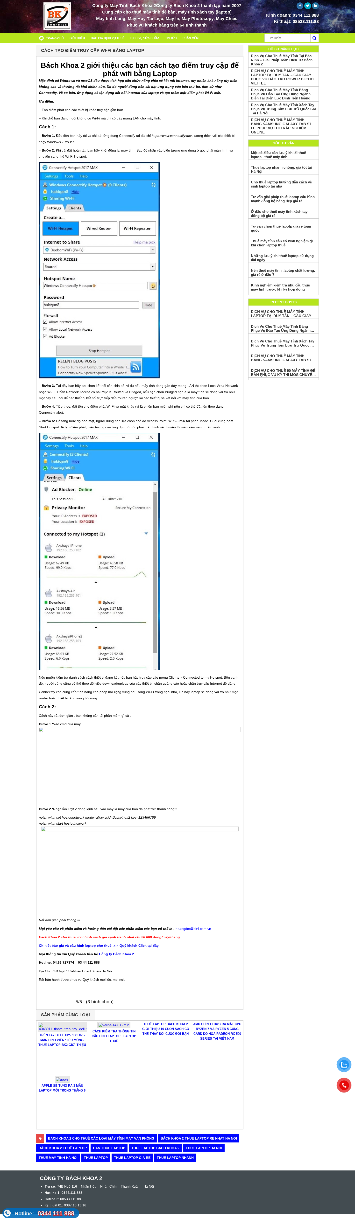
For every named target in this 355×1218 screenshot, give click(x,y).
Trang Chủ (55, 38)
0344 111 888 (44, 1213)
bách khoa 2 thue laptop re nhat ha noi (199, 1138)
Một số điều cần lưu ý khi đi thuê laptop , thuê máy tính (278, 155)
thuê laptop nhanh (175, 1158)
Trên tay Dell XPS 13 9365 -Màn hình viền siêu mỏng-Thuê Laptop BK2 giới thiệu (62, 1040)
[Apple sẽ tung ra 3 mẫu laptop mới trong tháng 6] (62, 1081)
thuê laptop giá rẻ (132, 1158)
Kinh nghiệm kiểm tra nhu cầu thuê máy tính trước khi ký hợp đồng (280, 287)
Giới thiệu (77, 38)
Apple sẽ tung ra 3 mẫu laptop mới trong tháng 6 (62, 1088)
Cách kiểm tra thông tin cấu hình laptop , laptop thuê (114, 1036)
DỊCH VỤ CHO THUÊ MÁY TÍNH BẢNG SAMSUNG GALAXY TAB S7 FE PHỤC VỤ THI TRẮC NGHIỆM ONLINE (281, 126)
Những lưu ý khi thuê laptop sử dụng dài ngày (282, 258)
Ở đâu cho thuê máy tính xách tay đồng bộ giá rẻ (279, 213)
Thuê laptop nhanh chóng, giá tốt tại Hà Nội (281, 169)
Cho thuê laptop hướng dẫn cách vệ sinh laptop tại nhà (281, 184)
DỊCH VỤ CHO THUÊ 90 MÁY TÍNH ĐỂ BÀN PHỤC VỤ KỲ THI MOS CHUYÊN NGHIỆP (283, 373)
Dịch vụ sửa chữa (144, 38)
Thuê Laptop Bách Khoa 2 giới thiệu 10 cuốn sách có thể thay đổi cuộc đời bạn (165, 1029)
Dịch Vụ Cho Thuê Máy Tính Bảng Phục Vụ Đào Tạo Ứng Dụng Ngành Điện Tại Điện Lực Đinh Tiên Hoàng (281, 94)
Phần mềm (191, 38)
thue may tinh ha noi (58, 1158)
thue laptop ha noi (204, 1148)
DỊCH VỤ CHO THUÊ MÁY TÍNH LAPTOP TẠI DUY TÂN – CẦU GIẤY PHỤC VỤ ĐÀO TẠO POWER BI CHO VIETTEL (282, 77)
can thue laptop (109, 1148)
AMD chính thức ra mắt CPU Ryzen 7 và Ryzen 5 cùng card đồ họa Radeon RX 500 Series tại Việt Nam (217, 1031)
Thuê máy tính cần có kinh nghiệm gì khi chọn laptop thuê (282, 243)
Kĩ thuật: (296, 21)
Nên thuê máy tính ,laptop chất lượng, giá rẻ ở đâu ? (283, 272)
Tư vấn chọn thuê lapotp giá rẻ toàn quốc (281, 228)
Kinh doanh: (292, 15)
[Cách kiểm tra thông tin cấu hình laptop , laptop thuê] (113, 1027)
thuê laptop (96, 1158)
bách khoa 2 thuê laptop (63, 1148)
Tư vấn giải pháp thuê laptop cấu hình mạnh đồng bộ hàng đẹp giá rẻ (283, 199)
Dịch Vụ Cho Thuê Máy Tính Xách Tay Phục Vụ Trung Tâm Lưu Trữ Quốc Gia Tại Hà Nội (283, 109)
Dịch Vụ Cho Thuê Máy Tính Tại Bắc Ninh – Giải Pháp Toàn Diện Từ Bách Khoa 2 (281, 60)
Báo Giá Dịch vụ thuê (108, 38)
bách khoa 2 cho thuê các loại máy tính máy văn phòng (101, 1138)
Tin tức (171, 38)
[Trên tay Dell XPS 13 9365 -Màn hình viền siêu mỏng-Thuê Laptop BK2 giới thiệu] (62, 1031)
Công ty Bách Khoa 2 (116, 954)
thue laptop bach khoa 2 (155, 1148)
